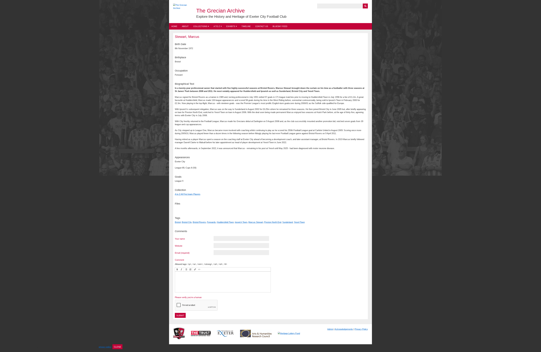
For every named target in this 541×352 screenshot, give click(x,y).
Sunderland (287, 222)
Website (178, 246)
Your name (180, 239)
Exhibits (230, 26)
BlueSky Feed (280, 26)
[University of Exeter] (225, 336)
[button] (177, 269)
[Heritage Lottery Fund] (289, 336)
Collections (200, 26)
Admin (330, 329)
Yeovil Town (299, 222)
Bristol (178, 222)
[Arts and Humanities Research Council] (256, 336)
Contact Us (261, 26)
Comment (179, 260)
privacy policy (105, 347)
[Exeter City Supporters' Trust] (201, 336)
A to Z (217, 26)
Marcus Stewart (255, 222)
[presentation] (177, 269)
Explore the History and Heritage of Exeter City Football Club (241, 16)
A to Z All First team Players (187, 194)
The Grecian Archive (220, 11)
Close (117, 347)
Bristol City (187, 222)
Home (174, 26)
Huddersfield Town (225, 222)
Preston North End (272, 222)
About (185, 26)
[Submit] (365, 6)
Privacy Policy (361, 329)
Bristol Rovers (199, 222)
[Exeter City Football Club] (179, 336)
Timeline (246, 26)
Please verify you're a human (188, 297)
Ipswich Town (241, 222)
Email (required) (182, 253)
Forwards (211, 222)
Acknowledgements (344, 329)
